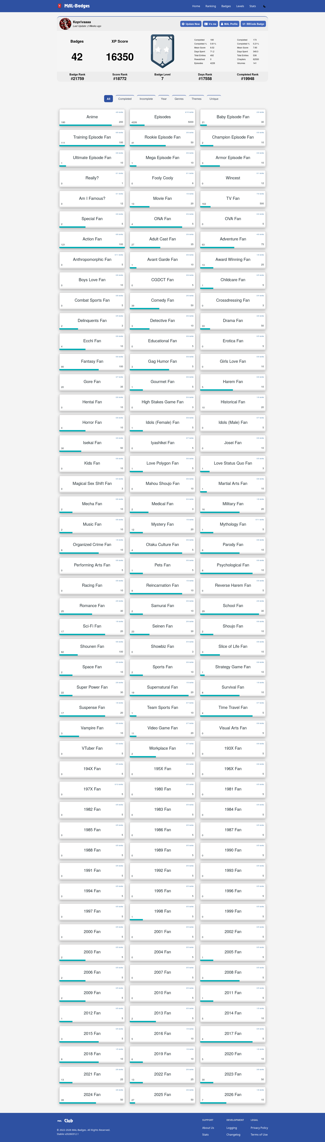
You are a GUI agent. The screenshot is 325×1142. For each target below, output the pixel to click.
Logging (231, 1128)
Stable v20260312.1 (68, 1134)
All (108, 99)
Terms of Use (259, 1134)
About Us (208, 1128)
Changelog (233, 1134)
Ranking (210, 6)
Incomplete (146, 99)
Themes (196, 99)
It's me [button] (212, 24)
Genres (179, 99)
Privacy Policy (259, 1128)
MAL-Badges (79, 1130)
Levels (240, 6)
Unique (214, 99)
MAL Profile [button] (231, 24)
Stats (253, 6)
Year (164, 99)
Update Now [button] (193, 24)
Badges (226, 6)
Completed (125, 99)
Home (196, 6)
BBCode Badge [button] (255, 24)
